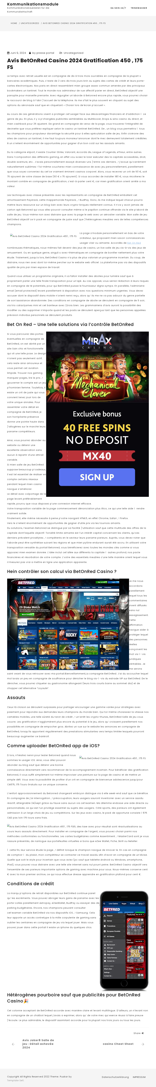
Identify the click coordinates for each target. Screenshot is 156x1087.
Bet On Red (134, 242)
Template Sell (15, 1080)
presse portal (45, 53)
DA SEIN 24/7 (118, 8)
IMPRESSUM (139, 1077)
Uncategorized (73, 53)
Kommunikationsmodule (32, 4)
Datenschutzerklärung (115, 1077)
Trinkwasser (139, 8)
